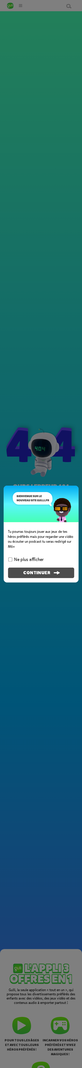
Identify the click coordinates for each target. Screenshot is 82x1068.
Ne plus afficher (29, 560)
